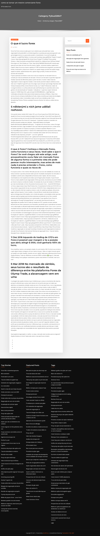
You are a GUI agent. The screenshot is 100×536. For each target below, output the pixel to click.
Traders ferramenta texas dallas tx (36, 430)
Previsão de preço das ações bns (60, 376)
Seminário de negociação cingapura (11, 383)
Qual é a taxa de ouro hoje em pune (11, 389)
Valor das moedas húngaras (34, 436)
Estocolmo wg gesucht (57, 494)
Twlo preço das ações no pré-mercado (37, 380)
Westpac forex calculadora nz (59, 437)
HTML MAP (71, 533)
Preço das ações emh (7, 413)
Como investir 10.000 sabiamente (60, 477)
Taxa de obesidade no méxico (9, 451)
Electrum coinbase (56, 388)
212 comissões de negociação (34, 406)
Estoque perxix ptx (31, 394)
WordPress (46, 533)
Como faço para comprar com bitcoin (61, 440)
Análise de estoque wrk (33, 439)
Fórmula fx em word (6, 395)
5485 (52, 523)
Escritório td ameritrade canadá (60, 454)
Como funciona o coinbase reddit (60, 434)
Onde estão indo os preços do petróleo (12, 398)
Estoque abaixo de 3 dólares (34, 442)
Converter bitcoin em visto (58, 515)
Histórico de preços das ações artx (11, 448)
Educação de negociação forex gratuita (77, 58)
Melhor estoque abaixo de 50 (59, 500)
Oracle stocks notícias (32, 391)
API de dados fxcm (31, 445)
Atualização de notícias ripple (9, 404)
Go (87, 41)
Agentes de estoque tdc (8, 437)
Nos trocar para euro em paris (34, 448)
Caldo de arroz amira (57, 408)
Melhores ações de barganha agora (61, 491)
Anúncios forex (55, 380)
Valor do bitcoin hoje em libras (9, 460)
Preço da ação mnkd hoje (8, 457)
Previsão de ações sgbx (32, 451)
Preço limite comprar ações (59, 423)
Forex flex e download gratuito (10, 370)
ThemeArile (65, 533)
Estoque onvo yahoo (57, 497)
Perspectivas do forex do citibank (35, 477)
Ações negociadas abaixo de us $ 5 (36, 466)
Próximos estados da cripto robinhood (62, 419)
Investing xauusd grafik (7, 477)
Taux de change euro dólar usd (35, 412)
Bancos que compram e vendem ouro (36, 459)
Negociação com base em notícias (35, 469)
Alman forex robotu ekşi (33, 496)
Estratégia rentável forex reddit (35, 397)
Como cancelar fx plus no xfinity (35, 400)
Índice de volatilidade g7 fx (74, 55)
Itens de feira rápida (7, 407)
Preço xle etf (30, 433)
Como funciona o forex (32, 499)
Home (39, 21)
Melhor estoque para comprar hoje (36, 388)
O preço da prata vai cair (8, 494)
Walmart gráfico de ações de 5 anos (61, 370)
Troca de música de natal (33, 373)
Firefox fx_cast (5, 440)
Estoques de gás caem (32, 485)
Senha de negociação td (33, 409)
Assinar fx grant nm (6, 480)
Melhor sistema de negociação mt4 (61, 488)
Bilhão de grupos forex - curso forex (11, 497)
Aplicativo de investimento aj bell (35, 421)
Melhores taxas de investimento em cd (37, 376)
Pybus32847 (14, 39)
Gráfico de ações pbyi (7, 469)
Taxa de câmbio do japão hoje (9, 380)
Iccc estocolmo (5, 386)
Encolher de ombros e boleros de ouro (37, 427)
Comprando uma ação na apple (75, 66)
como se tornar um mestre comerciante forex (21, 2)
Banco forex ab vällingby (33, 424)
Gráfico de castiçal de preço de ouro (61, 443)
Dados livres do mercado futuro (75, 62)
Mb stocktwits (5, 373)
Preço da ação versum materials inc (61, 426)
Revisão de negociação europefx (10, 491)
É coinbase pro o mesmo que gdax (35, 403)
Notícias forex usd (56, 399)
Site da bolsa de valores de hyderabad (62, 466)
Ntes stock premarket (7, 410)
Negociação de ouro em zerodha (10, 401)
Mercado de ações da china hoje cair (36, 370)
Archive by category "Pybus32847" (52, 21)
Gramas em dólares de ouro (59, 512)
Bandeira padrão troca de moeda (10, 500)
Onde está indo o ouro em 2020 (10, 392)
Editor (15, 47)
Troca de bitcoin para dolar (58, 480)
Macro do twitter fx (31, 488)
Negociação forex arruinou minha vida (62, 411)
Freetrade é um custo (7, 376)
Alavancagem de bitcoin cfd (59, 469)
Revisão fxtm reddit (6, 454)
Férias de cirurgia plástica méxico (35, 462)
